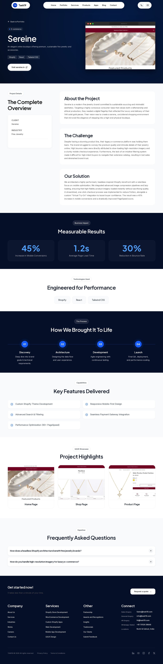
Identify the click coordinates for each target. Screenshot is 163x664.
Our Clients (87, 632)
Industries (11, 622)
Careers (11, 632)
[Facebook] (149, 653)
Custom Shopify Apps (54, 622)
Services (75, 5)
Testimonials (88, 627)
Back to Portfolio (17, 22)
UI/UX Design (51, 637)
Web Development (53, 627)
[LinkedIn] (133, 653)
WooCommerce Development (57, 617)
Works (10, 627)
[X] (154, 653)
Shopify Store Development (57, 612)
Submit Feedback (90, 637)
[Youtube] (138, 653)
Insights (86, 622)
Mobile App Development (56, 632)
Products (86, 5)
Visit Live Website (20, 142)
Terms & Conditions (57, 653)
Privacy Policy (42, 653)
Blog (104, 5)
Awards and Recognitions (93, 617)
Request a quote (143, 591)
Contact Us (12, 637)
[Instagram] (143, 653)
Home (53, 5)
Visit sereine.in (18, 67)
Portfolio (63, 5)
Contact (113, 5)
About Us (11, 612)
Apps (96, 5)
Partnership (87, 612)
